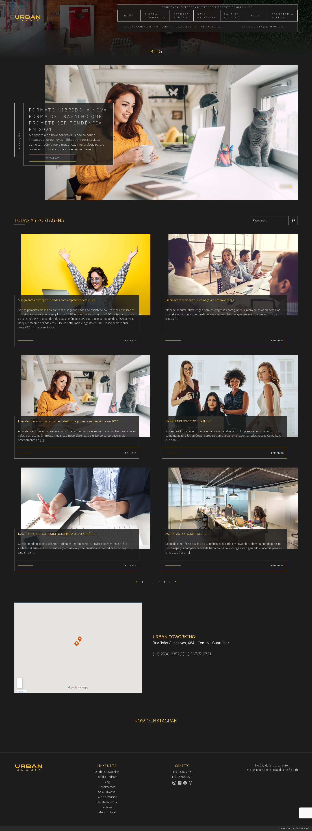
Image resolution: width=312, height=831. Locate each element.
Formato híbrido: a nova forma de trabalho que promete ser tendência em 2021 (68, 421)
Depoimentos (106, 787)
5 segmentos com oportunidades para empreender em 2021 (56, 300)
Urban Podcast (107, 812)
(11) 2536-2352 (250, 26)
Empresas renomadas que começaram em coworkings (199, 300)
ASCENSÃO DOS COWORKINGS (185, 534)
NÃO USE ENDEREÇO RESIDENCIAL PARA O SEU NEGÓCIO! (57, 534)
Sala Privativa (206, 16)
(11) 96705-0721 (274, 26)
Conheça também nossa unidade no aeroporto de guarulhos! (207, 7)
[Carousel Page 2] (285, 186)
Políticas (106, 807)
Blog (256, 15)
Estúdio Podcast (182, 16)
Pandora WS (302, 828)
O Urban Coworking (155, 16)
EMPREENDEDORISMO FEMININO (188, 421)
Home (129, 15)
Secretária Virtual (283, 16)
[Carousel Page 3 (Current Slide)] (290, 186)
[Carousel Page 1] (281, 186)
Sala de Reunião (232, 16)
